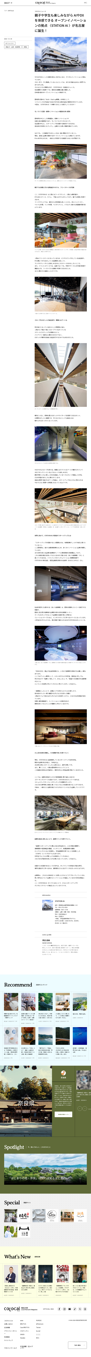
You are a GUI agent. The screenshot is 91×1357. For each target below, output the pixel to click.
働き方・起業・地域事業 (13, 47)
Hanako (22, 1338)
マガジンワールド (10, 1348)
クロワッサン (24, 1331)
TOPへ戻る (77, 1345)
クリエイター (10, 43)
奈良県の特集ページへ (63, 1114)
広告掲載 (7, 1327)
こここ (38, 1334)
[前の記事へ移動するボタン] (80, 1108)
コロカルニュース (40, 11)
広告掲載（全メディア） (26, 1347)
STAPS (61, 916)
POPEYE (38, 1320)
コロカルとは (8, 1321)
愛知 (26, 47)
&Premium (39, 1324)
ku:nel (38, 1331)
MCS (37, 1338)
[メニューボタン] (85, 3)
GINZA (22, 1334)
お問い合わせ (8, 1324)
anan (21, 1320)
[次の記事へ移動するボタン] (84, 1108)
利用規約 (7, 1337)
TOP (5, 11)
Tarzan (38, 1327)
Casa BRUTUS (24, 1327)
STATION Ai (62, 914)
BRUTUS (23, 1324)
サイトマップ (8, 1340)
